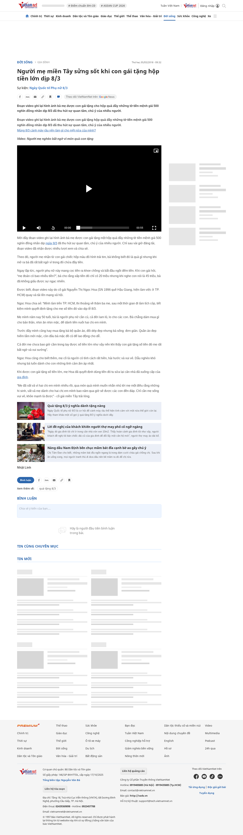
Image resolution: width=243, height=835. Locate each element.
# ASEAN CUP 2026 (113, 5)
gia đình (22, 377)
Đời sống (169, 16)
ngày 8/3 (51, 243)
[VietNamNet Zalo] (220, 778)
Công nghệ (199, 16)
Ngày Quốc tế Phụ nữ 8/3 (48, 88)
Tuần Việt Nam (170, 5)
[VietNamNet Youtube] (204, 778)
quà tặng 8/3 (47, 488)
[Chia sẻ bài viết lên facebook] (20, 97)
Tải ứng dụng (197, 787)
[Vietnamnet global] (189, 7)
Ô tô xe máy (92, 741)
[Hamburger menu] (215, 16)
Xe (209, 16)
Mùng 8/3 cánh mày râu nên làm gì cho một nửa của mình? (56, 130)
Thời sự (49, 16)
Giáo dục (106, 16)
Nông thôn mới (134, 756)
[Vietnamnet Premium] (28, 727)
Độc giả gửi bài (217, 787)
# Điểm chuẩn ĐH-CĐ (81, 5)
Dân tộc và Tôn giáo (86, 16)
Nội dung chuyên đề (177, 733)
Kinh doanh (63, 16)
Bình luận (25, 480)
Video (208, 725)
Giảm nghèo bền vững (139, 748)
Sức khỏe (183, 16)
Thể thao (132, 16)
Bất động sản (93, 756)
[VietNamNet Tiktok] (212, 778)
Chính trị (36, 16)
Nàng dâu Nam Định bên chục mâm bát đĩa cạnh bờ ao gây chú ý (96, 448)
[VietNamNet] (27, 16)
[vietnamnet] (28, 9)
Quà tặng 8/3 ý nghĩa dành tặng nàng (76, 406)
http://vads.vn (139, 795)
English (169, 741)
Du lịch (89, 748)
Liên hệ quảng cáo (133, 771)
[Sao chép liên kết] (43, 97)
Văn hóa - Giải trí (151, 16)
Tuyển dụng (206, 793)
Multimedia (212, 733)
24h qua (210, 748)
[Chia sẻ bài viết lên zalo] (27, 97)
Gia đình (43, 62)
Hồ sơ (167, 748)
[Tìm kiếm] (224, 5)
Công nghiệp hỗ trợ (137, 741)
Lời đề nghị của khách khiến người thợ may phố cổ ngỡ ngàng (94, 427)
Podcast (210, 741)
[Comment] (58, 97)
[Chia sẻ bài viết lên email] (35, 97)
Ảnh (166, 756)
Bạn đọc (130, 725)
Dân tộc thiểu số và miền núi (182, 725)
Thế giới (119, 16)
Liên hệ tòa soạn (55, 788)
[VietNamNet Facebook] (196, 778)
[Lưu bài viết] (50, 97)
